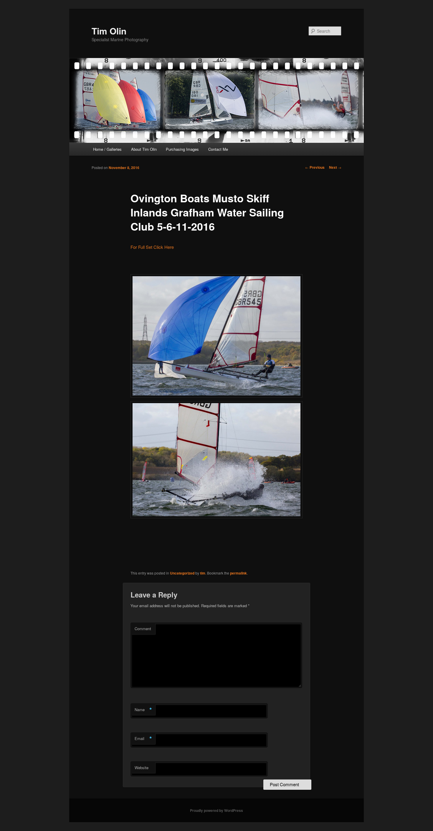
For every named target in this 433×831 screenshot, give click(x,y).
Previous (315, 167)
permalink (238, 573)
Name (143, 709)
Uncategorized (182, 573)
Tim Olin (109, 30)
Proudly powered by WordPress (216, 810)
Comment (143, 628)
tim (202, 573)
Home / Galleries (107, 149)
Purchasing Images (182, 149)
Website (141, 767)
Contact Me (218, 149)
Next (335, 167)
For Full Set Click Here (152, 247)
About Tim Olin (144, 149)
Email (143, 738)
